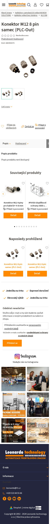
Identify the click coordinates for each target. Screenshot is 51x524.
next (48, 193)
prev (3, 193)
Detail (13, 215)
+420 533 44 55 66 (14, 493)
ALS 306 (44, 15)
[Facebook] (4, 498)
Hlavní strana (6, 12)
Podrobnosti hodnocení (12, 38)
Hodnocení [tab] (20, 143)
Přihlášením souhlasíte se (22, 327)
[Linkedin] (19, 498)
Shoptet (17, 507)
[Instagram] (9, 498)
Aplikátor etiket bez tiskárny (25, 15)
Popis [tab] (5, 143)
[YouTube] (14, 498)
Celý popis (5, 107)
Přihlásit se (12, 343)
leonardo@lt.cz (13, 488)
